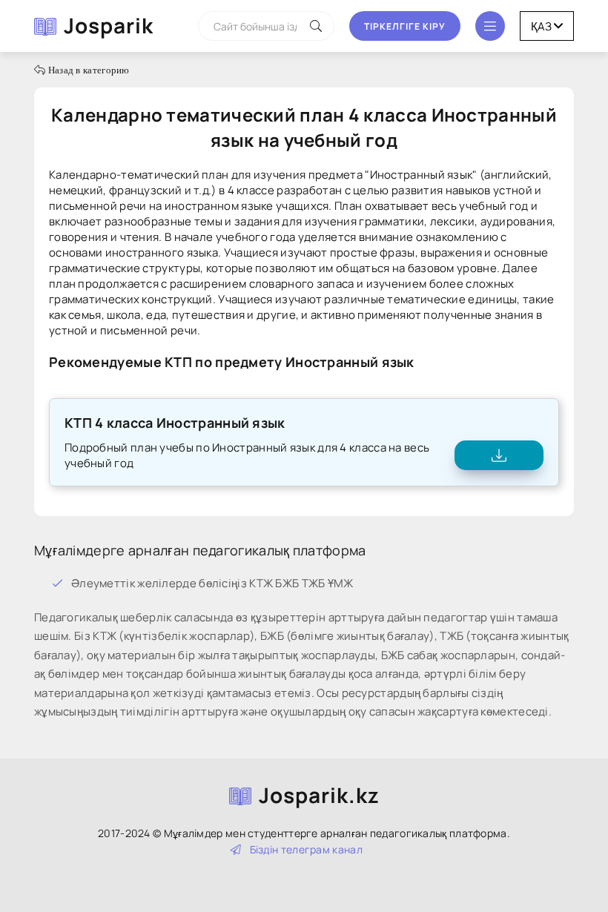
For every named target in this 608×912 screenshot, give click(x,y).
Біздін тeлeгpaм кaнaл (306, 849)
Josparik (108, 25)
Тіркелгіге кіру (405, 26)
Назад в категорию (87, 70)
